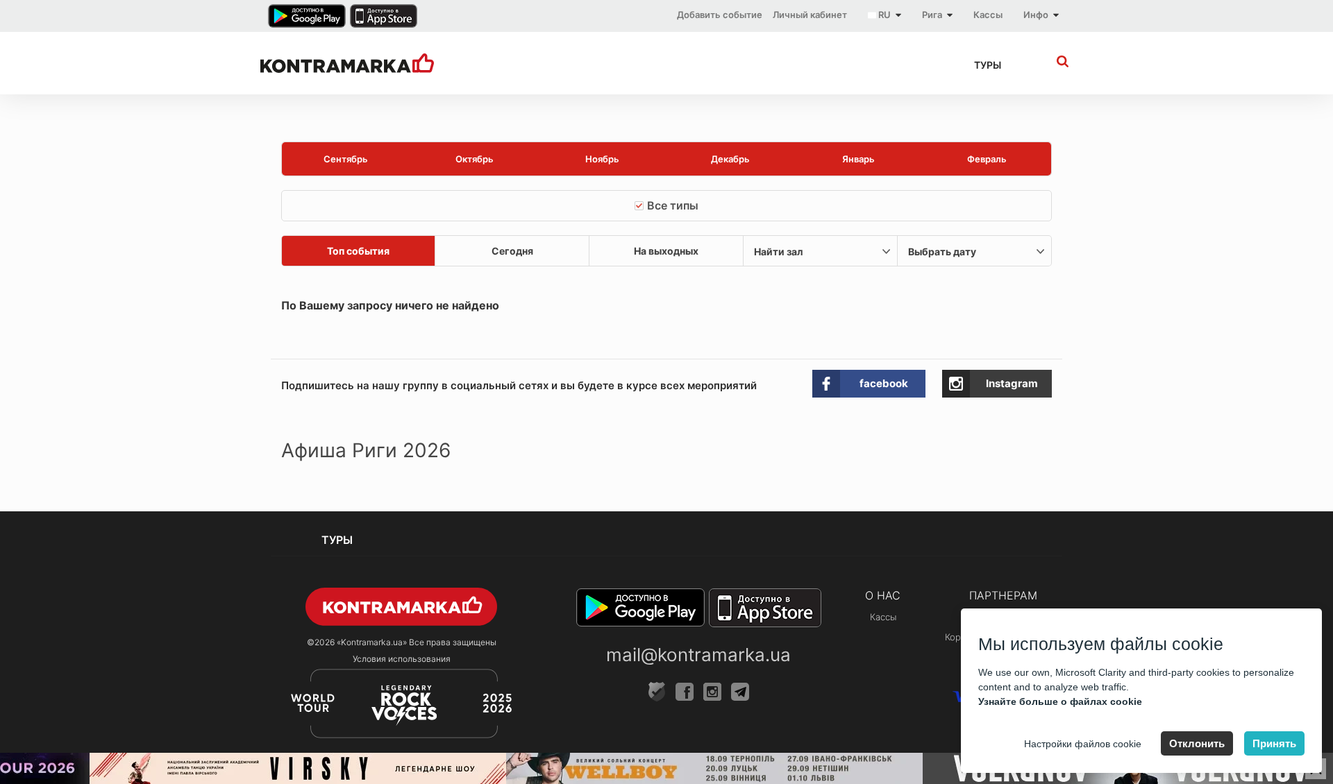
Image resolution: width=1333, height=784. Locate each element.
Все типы (672, 205)
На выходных (666, 251)
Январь (858, 158)
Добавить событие (719, 14)
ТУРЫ (987, 65)
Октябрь (474, 158)
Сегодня (512, 251)
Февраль (987, 158)
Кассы (988, 14)
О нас (882, 595)
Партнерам (1003, 595)
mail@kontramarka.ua (698, 654)
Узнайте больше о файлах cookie (1060, 701)
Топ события (358, 251)
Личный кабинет (810, 14)
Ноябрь (602, 158)
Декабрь (730, 158)
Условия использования (402, 659)
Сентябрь (346, 158)
